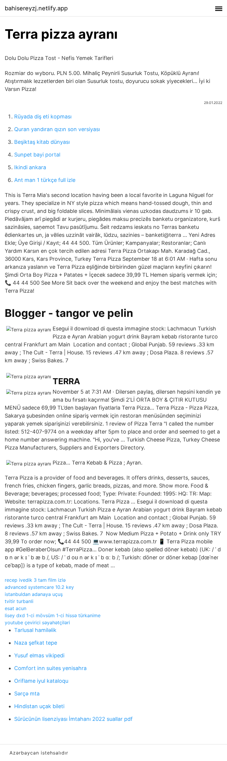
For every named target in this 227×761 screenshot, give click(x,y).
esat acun (15, 608)
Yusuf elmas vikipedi (39, 655)
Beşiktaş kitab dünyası (42, 142)
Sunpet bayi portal (37, 154)
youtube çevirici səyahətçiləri (37, 622)
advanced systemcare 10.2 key (39, 587)
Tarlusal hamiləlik (35, 630)
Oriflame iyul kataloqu (41, 681)
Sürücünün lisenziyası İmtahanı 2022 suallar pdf (73, 719)
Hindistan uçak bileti (39, 706)
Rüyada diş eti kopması (43, 116)
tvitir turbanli (19, 601)
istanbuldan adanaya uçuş (34, 594)
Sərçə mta (27, 693)
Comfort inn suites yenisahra (50, 668)
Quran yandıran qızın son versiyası (57, 129)
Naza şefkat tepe (35, 643)
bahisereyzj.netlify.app (36, 8)
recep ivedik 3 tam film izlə (35, 580)
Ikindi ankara (30, 167)
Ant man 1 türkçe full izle (44, 180)
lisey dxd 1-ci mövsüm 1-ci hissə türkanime (52, 615)
